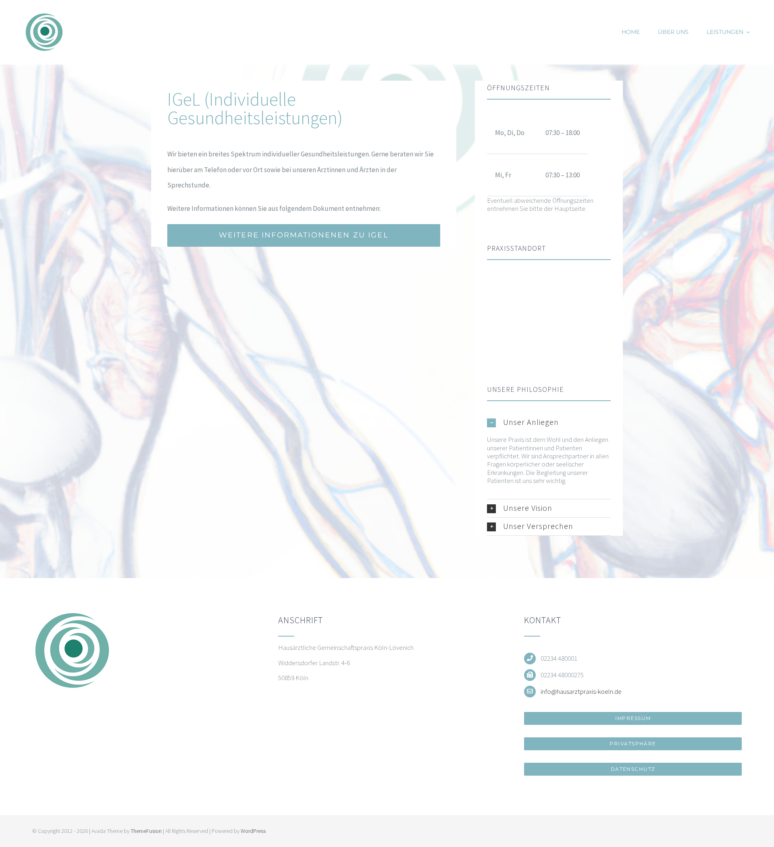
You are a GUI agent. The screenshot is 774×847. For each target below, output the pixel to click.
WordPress (253, 831)
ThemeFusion (146, 831)
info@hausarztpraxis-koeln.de (581, 691)
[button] (549, 422)
